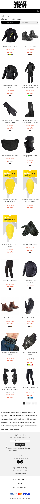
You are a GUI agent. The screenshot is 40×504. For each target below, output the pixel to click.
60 (33, 403)
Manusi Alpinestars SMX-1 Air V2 (30, 353)
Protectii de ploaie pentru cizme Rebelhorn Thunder (30, 121)
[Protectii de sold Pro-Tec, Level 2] (10, 228)
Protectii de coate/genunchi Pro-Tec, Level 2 (30, 200)
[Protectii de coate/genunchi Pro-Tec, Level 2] (30, 184)
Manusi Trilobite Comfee (30, 318)
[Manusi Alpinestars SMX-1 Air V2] (30, 342)
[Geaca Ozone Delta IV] (10, 35)
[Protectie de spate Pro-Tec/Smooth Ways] (10, 184)
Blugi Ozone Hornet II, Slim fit (30, 388)
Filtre (11, 22)
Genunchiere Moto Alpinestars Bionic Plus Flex (10, 388)
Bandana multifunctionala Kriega (10, 353)
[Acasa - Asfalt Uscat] (20, 4)
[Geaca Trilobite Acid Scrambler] (30, 269)
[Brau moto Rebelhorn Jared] (10, 144)
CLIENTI (19, 483)
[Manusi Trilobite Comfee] (30, 306)
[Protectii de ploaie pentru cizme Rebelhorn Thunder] (30, 110)
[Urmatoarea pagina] (36, 403)
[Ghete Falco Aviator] (30, 35)
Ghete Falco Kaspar (10, 318)
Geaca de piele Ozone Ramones (10, 86)
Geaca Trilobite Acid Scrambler (30, 281)
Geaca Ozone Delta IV (10, 46)
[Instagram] (21, 462)
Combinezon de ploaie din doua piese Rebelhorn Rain (30, 86)
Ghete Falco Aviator (30, 46)
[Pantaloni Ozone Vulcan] (10, 269)
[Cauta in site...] (38, 11)
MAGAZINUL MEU (19, 479)
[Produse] (2, 11)
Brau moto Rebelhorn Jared (10, 155)
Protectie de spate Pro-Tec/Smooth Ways (10, 200)
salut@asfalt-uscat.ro (21, 473)
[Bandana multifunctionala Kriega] (10, 342)
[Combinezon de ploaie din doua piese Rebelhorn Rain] (30, 72)
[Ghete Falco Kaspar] (10, 306)
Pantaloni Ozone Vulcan (10, 280)
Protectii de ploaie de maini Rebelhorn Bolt (10, 121)
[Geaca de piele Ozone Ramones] (10, 72)
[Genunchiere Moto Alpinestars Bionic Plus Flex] (10, 377)
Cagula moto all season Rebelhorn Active (30, 156)
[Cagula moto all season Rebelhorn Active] (30, 144)
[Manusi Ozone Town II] (30, 229)
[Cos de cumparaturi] (34, 11)
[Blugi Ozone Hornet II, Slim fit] (30, 377)
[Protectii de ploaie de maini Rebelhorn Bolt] (10, 110)
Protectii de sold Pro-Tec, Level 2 (10, 245)
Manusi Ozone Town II (30, 244)
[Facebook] (18, 462)
